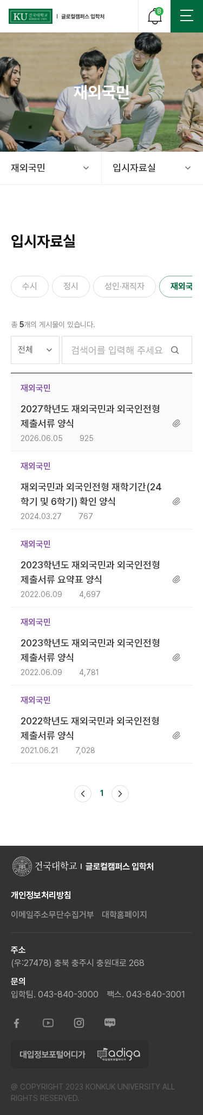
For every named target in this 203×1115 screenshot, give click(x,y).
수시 (29, 286)
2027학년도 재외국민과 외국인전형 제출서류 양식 (90, 416)
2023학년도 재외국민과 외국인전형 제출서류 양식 (90, 650)
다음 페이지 (120, 793)
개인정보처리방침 (41, 895)
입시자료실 (134, 167)
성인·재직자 (124, 286)
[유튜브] (48, 1024)
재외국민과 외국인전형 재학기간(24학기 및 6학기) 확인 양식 (91, 494)
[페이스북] (17, 1024)
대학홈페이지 (124, 915)
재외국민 (28, 167)
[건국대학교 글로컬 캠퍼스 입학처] (57, 16)
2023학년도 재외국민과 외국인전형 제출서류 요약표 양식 (90, 572)
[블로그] (109, 1024)
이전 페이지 (82, 793)
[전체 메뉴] (187, 16)
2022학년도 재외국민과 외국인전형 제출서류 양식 (90, 728)
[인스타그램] (79, 1024)
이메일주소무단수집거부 (52, 915)
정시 (70, 286)
